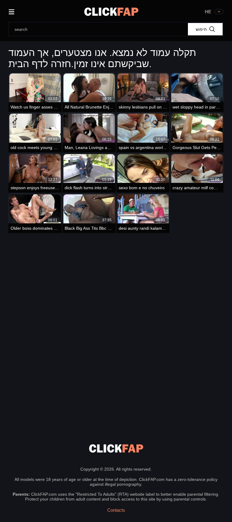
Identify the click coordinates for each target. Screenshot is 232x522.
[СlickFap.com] (111, 11)
